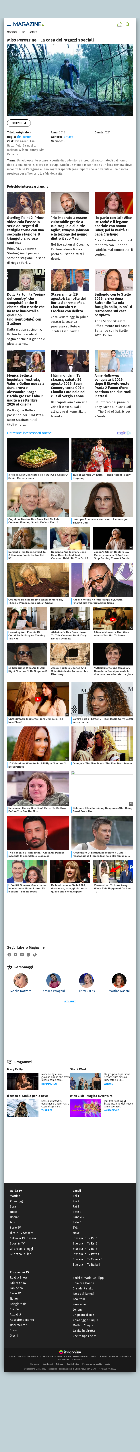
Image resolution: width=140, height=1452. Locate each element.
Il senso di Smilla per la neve (27, 1096)
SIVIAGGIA (113, 1356)
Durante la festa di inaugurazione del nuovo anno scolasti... (118, 1103)
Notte (14, 1212)
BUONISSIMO (64, 1360)
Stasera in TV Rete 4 (86, 1254)
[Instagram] (15, 955)
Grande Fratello (83, 1288)
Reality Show (18, 1277)
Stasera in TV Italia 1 (86, 1264)
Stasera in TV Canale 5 (87, 1259)
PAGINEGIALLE (34, 1356)
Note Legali (48, 1364)
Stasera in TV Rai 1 (85, 1238)
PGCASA (67, 1356)
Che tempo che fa (84, 1336)
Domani (15, 1217)
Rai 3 (76, 1206)
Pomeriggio (17, 1201)
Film (23, 32)
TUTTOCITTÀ (95, 1356)
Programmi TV (19, 1272)
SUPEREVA (77, 1360)
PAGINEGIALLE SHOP (52, 1356)
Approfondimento (22, 1319)
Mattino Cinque (83, 1325)
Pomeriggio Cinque (85, 1320)
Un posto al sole (83, 1315)
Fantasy (32, 32)
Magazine (12, 32)
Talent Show (18, 1283)
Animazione (111, 1110)
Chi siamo (34, 1364)
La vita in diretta (84, 1330)
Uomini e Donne (83, 1283)
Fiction (14, 1298)
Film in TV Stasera (21, 1233)
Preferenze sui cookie (92, 1364)
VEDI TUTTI (70, 1001)
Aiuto (107, 1364)
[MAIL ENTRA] (120, 24)
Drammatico (49, 1083)
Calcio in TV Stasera (23, 1238)
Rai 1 (76, 1196)
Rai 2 (76, 1201)
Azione (108, 1083)
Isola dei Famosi (83, 1293)
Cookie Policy (73, 1364)
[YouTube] (22, 955)
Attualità (15, 1314)
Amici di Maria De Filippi (88, 1278)
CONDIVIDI (17, 123)
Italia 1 (77, 1222)
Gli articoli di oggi (21, 1249)
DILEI (104, 1356)
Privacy (59, 1364)
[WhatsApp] (28, 955)
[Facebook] (9, 955)
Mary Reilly (15, 1069)
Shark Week (78, 1069)
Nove (76, 1233)
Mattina (15, 1196)
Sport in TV (17, 1243)
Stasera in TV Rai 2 (85, 1243)
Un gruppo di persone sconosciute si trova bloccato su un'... (117, 1077)
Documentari (18, 1325)
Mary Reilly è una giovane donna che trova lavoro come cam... (55, 1077)
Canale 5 (78, 1217)
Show (13, 1330)
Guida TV (16, 1190)
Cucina (14, 1309)
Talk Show (16, 1288)
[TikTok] (35, 955)
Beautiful (79, 1299)
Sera (13, 1206)
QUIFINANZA (125, 1356)
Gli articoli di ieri (21, 1254)
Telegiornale (18, 1304)
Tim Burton (24, 137)
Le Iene (78, 1309)
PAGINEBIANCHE (80, 1356)
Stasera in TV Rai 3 (85, 1249)
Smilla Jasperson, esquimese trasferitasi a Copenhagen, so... (55, 1103)
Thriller (46, 1110)
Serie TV (15, 1227)
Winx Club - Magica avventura (91, 1096)
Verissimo (79, 1304)
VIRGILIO (22, 1356)
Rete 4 (77, 1212)
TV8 (75, 1227)
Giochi (14, 1335)
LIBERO (12, 1356)
